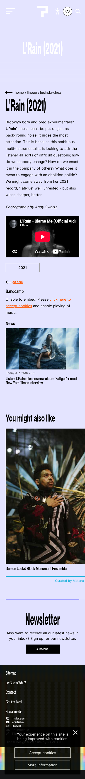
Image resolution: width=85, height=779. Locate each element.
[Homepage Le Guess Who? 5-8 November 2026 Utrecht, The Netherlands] (42, 11)
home (19, 93)
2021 (22, 267)
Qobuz (16, 726)
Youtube (17, 722)
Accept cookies (42, 752)
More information (42, 765)
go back (17, 282)
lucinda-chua (50, 93)
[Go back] (9, 92)
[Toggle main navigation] (9, 11)
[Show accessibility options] (58, 11)
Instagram (19, 718)
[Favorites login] (67, 11)
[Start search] (77, 11)
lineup (32, 93)
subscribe (42, 649)
